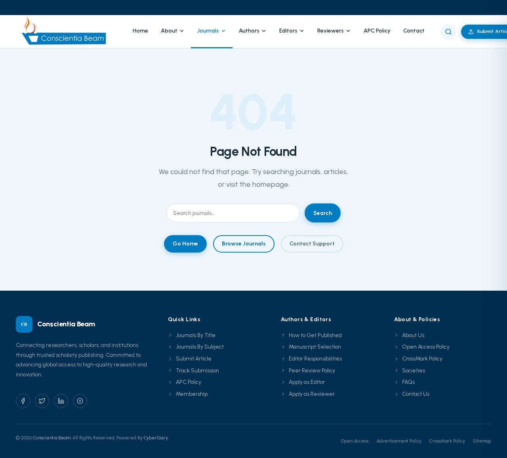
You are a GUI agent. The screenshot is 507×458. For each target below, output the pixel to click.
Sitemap (482, 441)
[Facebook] (23, 401)
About (169, 30)
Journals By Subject (200, 346)
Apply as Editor (307, 382)
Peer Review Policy (312, 370)
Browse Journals (244, 243)
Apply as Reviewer (312, 394)
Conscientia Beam (52, 438)
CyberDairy (156, 438)
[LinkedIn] (61, 401)
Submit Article (194, 358)
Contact (414, 30)
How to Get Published (315, 335)
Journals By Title (195, 335)
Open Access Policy (426, 346)
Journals (208, 30)
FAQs (408, 382)
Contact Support (312, 243)
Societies (413, 370)
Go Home (185, 243)
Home (140, 30)
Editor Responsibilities (315, 358)
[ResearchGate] (80, 401)
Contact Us (415, 394)
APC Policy (377, 30)
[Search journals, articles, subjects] (448, 32)
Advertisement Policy (398, 441)
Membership (192, 394)
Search (322, 213)
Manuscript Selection (315, 346)
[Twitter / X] (42, 401)
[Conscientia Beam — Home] (66, 31)
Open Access (354, 441)
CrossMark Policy (422, 358)
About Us (413, 335)
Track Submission (197, 370)
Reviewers (330, 30)
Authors (249, 30)
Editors (288, 30)
